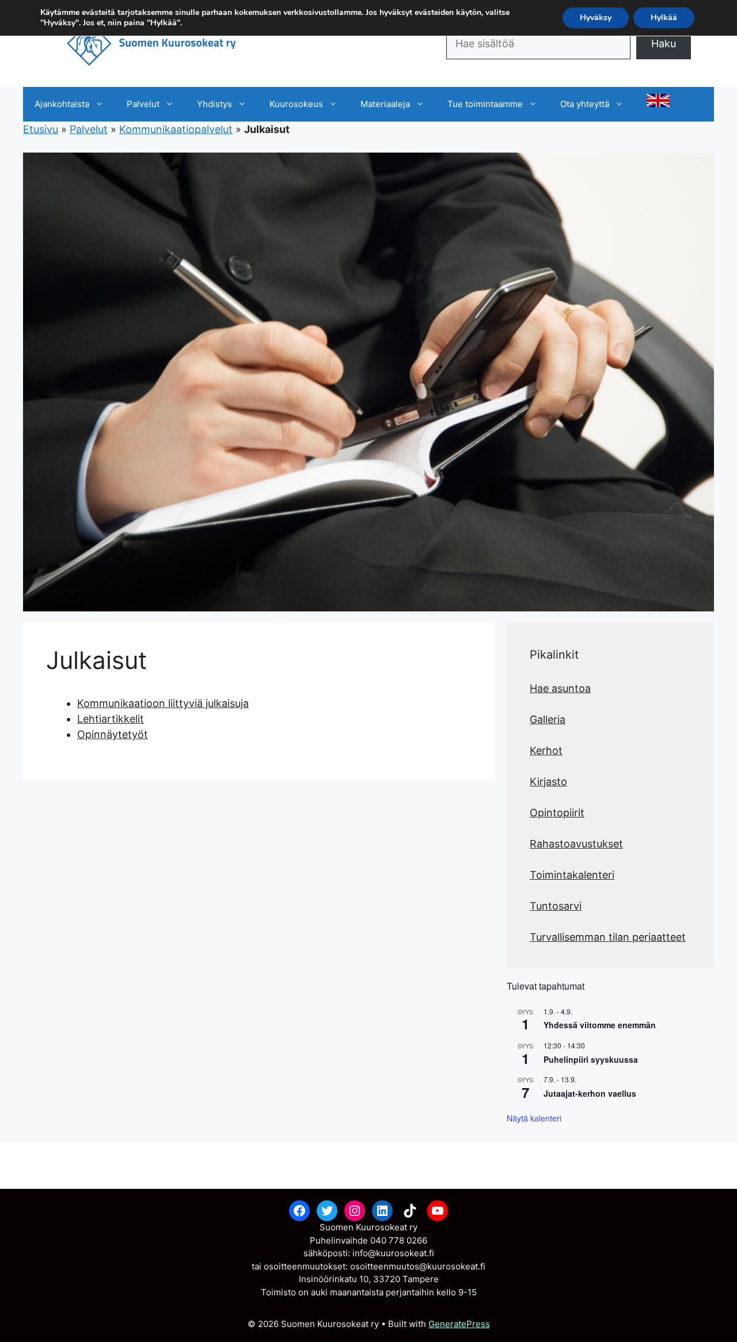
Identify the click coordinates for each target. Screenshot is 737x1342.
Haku (663, 43)
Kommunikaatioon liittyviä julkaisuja (163, 703)
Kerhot (546, 750)
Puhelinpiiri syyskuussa (591, 1059)
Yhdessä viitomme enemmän (600, 1025)
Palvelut (143, 103)
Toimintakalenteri (572, 875)
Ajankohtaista (62, 103)
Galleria (547, 719)
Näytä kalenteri (534, 1118)
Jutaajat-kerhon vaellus (590, 1093)
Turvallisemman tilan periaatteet (608, 937)
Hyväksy (595, 17)
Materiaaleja (385, 103)
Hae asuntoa (560, 688)
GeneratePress (459, 1323)
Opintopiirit (557, 813)
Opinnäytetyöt (112, 734)
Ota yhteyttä (584, 103)
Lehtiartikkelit (110, 719)
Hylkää (664, 17)
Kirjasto (548, 781)
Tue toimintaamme (485, 103)
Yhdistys (214, 103)
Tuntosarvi (556, 906)
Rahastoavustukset (576, 844)
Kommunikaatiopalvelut (176, 129)
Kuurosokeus (296, 103)
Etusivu (40, 129)
